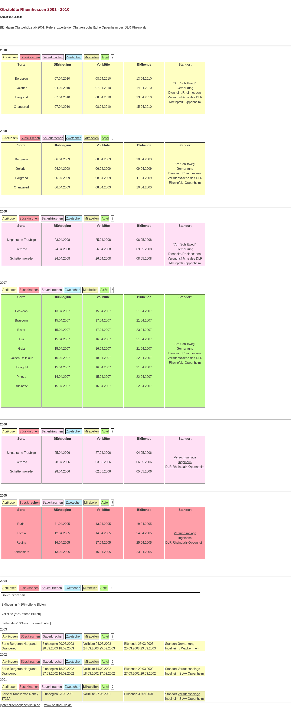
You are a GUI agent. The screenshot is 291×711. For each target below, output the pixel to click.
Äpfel (105, 57)
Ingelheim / (172, 648)
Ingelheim (172, 673)
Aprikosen (9, 218)
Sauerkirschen (53, 57)
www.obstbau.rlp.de (58, 705)
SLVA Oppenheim (191, 673)
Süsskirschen (30, 57)
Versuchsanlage (189, 669)
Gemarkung (186, 643)
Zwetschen (73, 57)
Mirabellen (91, 57)
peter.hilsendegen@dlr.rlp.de (20, 705)
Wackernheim (190, 648)
